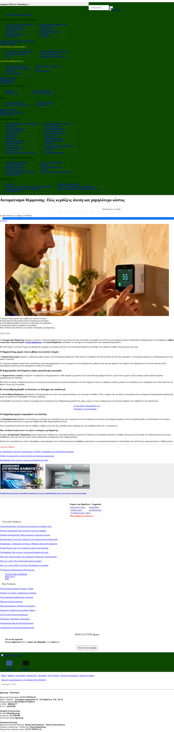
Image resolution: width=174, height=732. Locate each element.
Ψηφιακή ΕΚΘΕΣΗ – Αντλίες (48, 66)
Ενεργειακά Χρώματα (14, 34)
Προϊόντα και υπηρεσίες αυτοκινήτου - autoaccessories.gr (28, 186)
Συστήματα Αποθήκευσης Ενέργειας (58, 145)
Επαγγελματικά (11, 93)
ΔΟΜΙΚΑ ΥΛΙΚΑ (76, 510)
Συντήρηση (48, 143)
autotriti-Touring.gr (13, 191)
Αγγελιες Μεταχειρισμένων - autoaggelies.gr (75, 186)
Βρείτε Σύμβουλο (43, 71)
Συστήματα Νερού (51, 148)
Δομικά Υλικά (11, 32)
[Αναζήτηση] (111, 7)
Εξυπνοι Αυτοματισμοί (53, 131)
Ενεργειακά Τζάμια (47, 27)
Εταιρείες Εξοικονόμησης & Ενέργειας (18, 570)
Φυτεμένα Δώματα (13, 174)
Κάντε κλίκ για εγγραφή (87, 648)
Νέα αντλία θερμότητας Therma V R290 (16, 589)
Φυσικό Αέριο (11, 136)
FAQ (7, 56)
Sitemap (11, 675)
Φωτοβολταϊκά (11, 126)
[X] (62, 209)
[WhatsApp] (83, 209)
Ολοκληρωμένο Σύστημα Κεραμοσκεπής (17, 628)
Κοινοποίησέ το (87, 406)
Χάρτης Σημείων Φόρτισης (44, 93)
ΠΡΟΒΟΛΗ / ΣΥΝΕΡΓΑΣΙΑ (12, 112)
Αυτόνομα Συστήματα (53, 138)
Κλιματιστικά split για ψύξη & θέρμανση (16, 623)
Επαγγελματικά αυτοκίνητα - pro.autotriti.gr (23, 189)
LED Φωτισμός (11, 36)
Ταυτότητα (42, 675)
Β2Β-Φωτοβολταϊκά (44, 103)
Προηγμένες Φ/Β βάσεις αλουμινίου (15, 619)
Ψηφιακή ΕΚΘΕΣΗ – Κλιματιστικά (54, 52)
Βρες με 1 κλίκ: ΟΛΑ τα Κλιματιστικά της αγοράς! (21, 561)
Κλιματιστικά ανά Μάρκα (50, 54)
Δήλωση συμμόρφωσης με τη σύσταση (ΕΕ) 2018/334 (23, 680)
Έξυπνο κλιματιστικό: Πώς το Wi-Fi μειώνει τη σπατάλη (23, 531)
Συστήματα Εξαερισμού (53, 129)
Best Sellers (10, 71)
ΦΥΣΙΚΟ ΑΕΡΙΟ (7, 80)
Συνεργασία (20, 675)
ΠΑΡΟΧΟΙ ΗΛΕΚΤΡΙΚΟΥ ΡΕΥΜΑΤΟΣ (17, 41)
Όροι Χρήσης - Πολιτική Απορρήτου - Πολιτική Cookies (71, 675)
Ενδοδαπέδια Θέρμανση (54, 141)
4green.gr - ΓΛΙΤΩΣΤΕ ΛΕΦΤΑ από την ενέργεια (77, 189)
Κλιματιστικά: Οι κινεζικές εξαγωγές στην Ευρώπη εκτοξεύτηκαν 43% (29, 539)
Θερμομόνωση (11, 133)
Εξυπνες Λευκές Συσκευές (51, 162)
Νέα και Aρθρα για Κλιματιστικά (18, 52)
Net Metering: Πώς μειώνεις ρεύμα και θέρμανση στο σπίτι (24, 460)
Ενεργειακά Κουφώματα (49, 32)
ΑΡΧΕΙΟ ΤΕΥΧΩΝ (8, 110)
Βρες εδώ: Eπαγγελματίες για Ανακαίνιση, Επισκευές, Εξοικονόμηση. (28, 557)
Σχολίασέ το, (85, 409)
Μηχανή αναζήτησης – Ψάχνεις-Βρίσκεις (21, 124)
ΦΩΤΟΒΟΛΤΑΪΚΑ (95, 510)
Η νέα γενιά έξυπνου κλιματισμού (14, 615)
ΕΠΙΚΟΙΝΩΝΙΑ (7, 114)
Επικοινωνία (31, 675)
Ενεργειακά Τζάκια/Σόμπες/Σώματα (20, 153)
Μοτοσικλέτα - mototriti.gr (68, 184)
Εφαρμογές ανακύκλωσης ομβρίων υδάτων (17, 610)
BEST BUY (10, 576)
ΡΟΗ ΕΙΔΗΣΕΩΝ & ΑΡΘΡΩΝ (18, 15)
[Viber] (76, 209)
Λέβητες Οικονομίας (13, 29)
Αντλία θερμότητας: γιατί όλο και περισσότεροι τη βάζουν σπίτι (26, 526)
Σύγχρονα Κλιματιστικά (15, 129)
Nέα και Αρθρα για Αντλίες (16, 66)
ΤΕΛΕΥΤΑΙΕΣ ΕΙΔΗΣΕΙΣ (16, 574)
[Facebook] (55, 209)
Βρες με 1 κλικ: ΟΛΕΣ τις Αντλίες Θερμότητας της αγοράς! (24, 565)
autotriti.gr (9, 184)
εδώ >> (82, 516)
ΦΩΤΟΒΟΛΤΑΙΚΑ (8, 44)
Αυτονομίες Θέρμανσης (15, 27)
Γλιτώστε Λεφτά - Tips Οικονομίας (19, 24)
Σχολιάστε (3, 221)
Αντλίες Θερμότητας (13, 131)
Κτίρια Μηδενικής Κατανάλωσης (52, 24)
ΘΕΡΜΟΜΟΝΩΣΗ (8, 78)
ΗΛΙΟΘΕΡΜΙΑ (6, 83)
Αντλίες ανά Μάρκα (13, 73)
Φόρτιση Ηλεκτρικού (41, 91)
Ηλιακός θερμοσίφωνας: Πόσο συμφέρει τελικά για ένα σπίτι (25, 535)
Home (3, 675)
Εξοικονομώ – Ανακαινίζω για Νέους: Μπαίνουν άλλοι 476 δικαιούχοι (28, 544)
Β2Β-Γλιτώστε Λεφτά (14, 103)
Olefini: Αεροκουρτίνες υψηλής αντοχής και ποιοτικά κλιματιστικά (27, 456)
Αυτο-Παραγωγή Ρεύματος (55, 133)
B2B (7, 579)
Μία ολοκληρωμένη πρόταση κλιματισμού (17, 606)
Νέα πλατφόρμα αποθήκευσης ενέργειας (16, 597)
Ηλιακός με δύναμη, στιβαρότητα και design (18, 593)
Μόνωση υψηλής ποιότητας (11, 602)
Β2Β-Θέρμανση (42, 105)
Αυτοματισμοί (45, 29)
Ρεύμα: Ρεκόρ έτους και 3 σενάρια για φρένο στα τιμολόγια (24, 548)
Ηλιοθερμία (10, 138)
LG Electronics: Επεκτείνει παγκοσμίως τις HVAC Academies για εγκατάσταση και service (37, 452)
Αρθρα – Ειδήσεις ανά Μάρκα (17, 68)
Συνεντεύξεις (44, 36)
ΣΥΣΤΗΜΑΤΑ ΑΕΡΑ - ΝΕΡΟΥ (80, 513)
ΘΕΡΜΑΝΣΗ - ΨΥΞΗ (77, 507)
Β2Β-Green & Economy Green (18, 105)
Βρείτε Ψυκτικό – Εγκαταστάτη (53, 56)
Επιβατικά (9, 91)
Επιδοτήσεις (44, 34)
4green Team (5, 333)
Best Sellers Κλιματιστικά (15, 54)
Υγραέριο (48, 150)
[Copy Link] (96, 209)
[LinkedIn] (90, 209)
